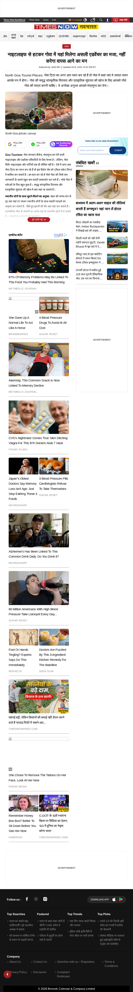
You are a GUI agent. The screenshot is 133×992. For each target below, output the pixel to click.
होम (5, 36)
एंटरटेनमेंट (64, 36)
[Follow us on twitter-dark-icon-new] (36, 899)
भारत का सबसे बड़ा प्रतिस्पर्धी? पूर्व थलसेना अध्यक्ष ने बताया (21, 925)
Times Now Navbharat (14, 20)
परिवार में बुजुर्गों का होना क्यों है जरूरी (51, 937)
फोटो (103, 36)
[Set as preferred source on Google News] (61, 144)
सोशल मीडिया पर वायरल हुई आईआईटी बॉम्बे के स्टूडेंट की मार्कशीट (112, 939)
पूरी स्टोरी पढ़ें (37, 219)
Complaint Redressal (63, 974)
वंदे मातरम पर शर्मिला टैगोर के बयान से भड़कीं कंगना (22, 937)
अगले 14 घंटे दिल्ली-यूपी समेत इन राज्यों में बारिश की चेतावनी (112, 925)
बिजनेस (93, 36)
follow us (17, 144)
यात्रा (66, 46)
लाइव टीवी (123, 20)
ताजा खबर (13, 36)
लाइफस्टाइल (79, 36)
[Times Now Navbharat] (66, 26)
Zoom (45, 20)
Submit (118, 150)
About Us (15, 961)
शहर (40, 36)
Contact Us (40, 961)
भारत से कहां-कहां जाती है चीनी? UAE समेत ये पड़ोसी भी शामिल (52, 925)
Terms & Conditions (111, 963)
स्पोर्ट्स (30, 36)
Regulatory (87, 961)
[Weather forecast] (93, 20)
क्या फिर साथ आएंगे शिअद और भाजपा (82, 923)
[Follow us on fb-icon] (26, 899)
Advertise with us (67, 961)
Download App (100, 899)
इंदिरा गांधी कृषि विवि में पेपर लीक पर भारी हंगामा (82, 933)
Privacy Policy (18, 972)
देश (21, 36)
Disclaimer (39, 972)
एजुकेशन (50, 36)
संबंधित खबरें (85, 162)
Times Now (34, 20)
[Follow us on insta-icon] (45, 899)
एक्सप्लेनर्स (115, 36)
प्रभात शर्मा (55, 67)
